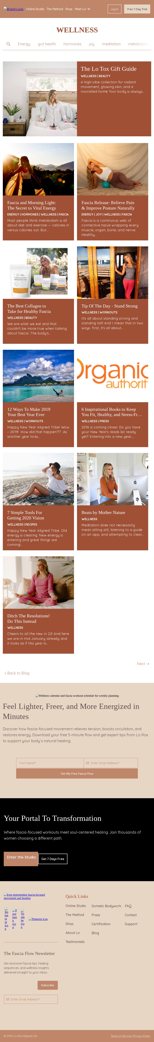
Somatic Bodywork (106, 906)
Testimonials (75, 942)
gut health (47, 44)
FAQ (128, 906)
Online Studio (76, 906)
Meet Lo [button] (81, 9)
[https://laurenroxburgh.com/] (13, 9)
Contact (131, 915)
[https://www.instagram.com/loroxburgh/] (7, 918)
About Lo (73, 933)
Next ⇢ (143, 663)
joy (91, 44)
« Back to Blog (17, 673)
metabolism (138, 44)
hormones (72, 44)
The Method (75, 915)
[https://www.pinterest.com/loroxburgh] (38, 918)
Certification (101, 924)
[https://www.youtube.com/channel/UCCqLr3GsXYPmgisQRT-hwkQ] (23, 918)
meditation (111, 44)
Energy (24, 44)
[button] (8, 44)
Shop (69, 924)
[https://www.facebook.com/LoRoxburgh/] (14, 918)
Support (131, 924)
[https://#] (31, 896)
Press (96, 915)
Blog (95, 933)
